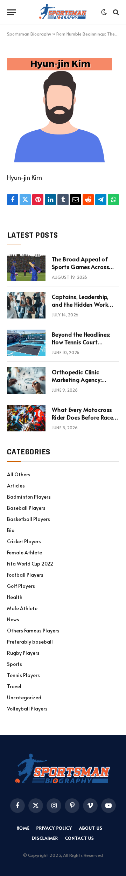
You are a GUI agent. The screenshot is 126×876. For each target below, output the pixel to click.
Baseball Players (26, 508)
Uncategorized (24, 697)
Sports (14, 664)
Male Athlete (22, 608)
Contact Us (79, 838)
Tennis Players (23, 675)
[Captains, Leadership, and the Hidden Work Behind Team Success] (26, 305)
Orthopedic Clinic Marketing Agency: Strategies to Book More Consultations (84, 384)
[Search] (115, 12)
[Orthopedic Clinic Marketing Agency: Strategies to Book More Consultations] (26, 380)
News (13, 619)
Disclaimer (45, 838)
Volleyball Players (27, 708)
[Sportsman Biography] (63, 12)
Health (14, 597)
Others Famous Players (33, 630)
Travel (14, 686)
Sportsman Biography (29, 34)
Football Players (25, 574)
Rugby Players (23, 653)
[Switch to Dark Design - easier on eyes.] (103, 12)
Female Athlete (24, 552)
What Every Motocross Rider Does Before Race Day (82, 417)
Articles (16, 485)
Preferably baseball (30, 641)
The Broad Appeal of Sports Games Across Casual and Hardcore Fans (80, 271)
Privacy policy (54, 828)
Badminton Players (29, 496)
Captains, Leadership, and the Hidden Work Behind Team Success (80, 304)
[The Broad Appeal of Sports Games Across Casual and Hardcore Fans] (26, 267)
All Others (18, 474)
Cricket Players (24, 541)
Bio (10, 530)
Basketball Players (28, 519)
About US (91, 828)
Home (23, 828)
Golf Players (21, 586)
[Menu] (11, 12)
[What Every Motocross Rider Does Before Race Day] (26, 418)
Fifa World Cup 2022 (30, 563)
